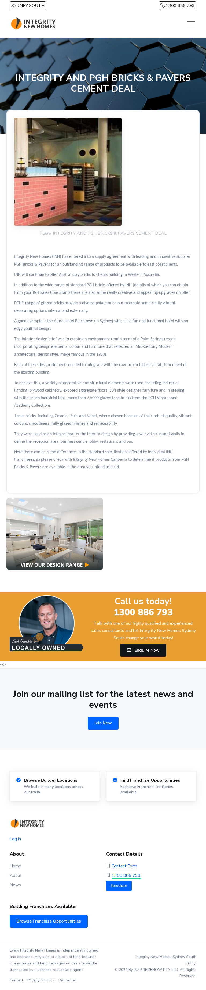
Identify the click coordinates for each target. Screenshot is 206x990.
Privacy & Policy (40, 980)
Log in (15, 839)
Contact (16, 980)
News (15, 885)
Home (15, 866)
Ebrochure (119, 885)
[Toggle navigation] (191, 24)
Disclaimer (67, 980)
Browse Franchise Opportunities (48, 921)
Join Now (103, 723)
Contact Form (124, 866)
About (16, 875)
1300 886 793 (180, 6)
